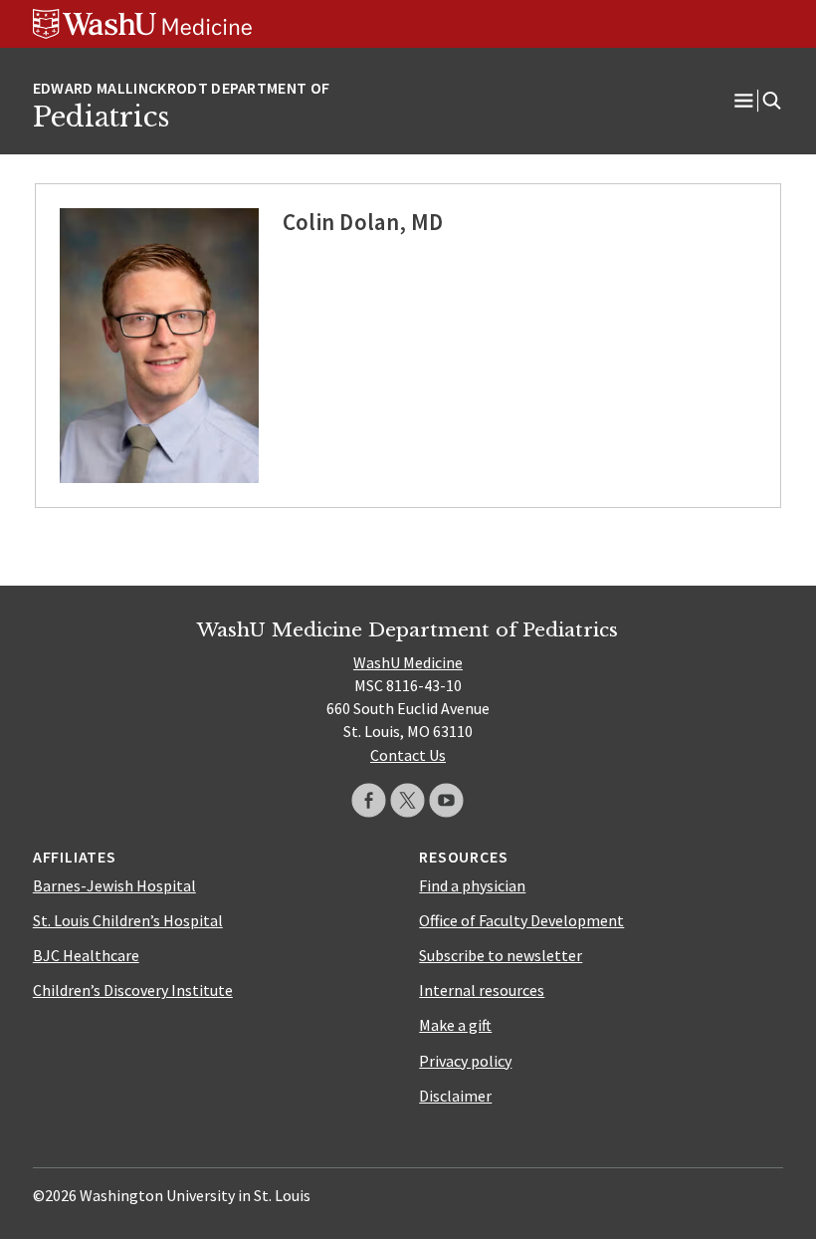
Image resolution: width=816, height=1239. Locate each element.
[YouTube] (446, 800)
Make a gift (455, 1025)
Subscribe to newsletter (500, 955)
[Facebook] (368, 800)
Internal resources (481, 990)
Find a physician (472, 885)
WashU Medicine (408, 662)
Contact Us (408, 755)
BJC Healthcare (86, 955)
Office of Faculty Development (521, 920)
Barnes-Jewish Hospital (114, 885)
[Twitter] (407, 800)
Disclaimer (455, 1096)
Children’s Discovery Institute (133, 990)
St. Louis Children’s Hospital (128, 920)
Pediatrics (101, 116)
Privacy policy (465, 1061)
